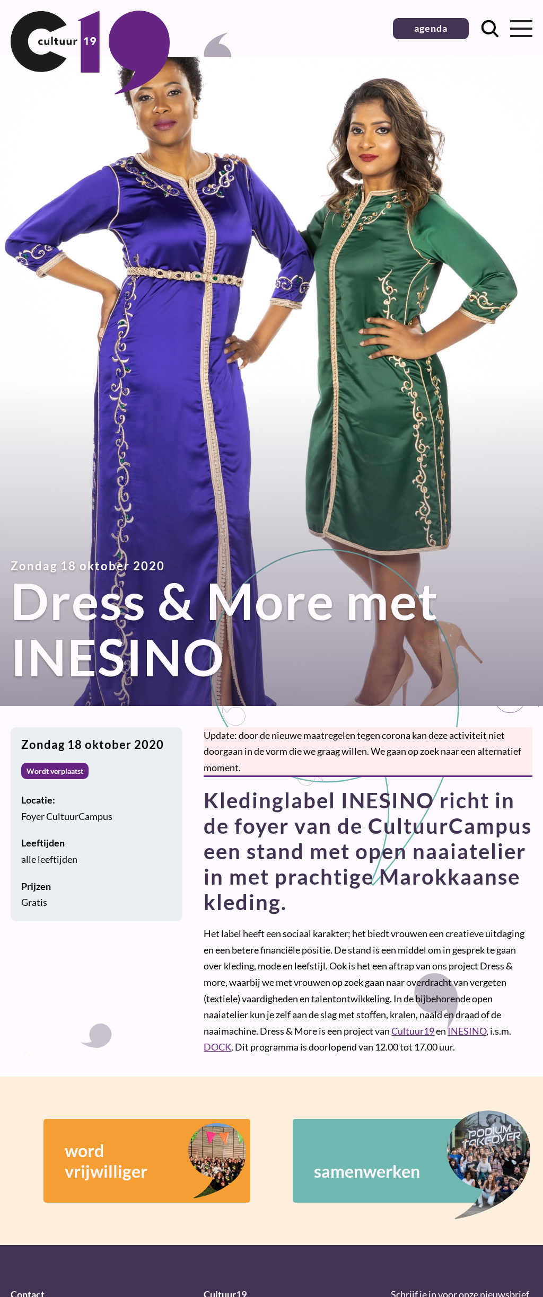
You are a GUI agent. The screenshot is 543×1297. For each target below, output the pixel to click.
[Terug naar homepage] (90, 90)
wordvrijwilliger (106, 1160)
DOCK (217, 1047)
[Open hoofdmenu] (521, 28)
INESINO (467, 1031)
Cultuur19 (412, 1031)
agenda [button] (431, 28)
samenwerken (367, 1171)
